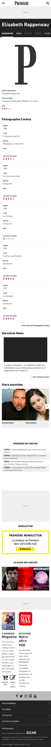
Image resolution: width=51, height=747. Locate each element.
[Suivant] (47, 406)
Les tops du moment (10, 721)
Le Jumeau (8, 216)
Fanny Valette (31, 423)
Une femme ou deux (11, 176)
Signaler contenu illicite (22, 744)
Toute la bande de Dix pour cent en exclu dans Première (25, 450)
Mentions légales (7, 744)
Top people (7, 715)
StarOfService (6, 739)
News (19, 33)
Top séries (6, 709)
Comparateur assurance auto (11, 737)
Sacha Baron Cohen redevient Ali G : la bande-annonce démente (25, 456)
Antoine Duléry (8, 423)
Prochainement (9, 703)
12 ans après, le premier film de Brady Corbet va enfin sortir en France (25, 468)
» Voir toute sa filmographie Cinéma (35, 325)
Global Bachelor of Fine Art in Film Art (35, 737)
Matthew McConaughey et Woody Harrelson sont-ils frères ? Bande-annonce (24, 462)
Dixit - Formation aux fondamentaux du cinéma (27, 739)
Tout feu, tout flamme (12, 256)
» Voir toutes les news (40, 377)
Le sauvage (8, 296)
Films (47, 33)
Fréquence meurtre (11, 136)
